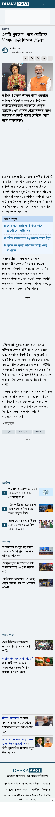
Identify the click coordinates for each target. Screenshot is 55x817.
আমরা (26, 789)
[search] (44, 4)
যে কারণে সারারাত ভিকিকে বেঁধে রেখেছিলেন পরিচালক (25, 228)
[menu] (50, 4)
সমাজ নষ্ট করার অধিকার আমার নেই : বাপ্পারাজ (28, 248)
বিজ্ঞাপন (46, 789)
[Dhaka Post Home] (27, 770)
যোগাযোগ (47, 783)
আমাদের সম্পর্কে (13, 789)
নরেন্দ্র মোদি (9, 432)
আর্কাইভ (36, 789)
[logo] (15, 4)
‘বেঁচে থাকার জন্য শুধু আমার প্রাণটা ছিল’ (29, 238)
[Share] (25, 58)
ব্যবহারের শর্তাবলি (31, 783)
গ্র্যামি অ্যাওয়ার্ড (24, 432)
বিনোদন (5, 29)
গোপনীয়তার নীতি (11, 783)
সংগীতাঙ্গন (39, 432)
